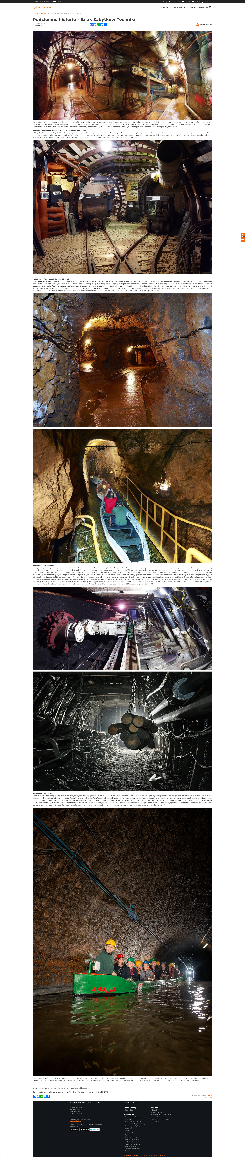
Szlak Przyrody (130, 1132)
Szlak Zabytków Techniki (133, 1121)
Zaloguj (206, 1)
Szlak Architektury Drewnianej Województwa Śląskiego (135, 1125)
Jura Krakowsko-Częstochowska (162, 1114)
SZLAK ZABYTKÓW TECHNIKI (41, 1)
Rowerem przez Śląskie (133, 1149)
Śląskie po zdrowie (131, 1137)
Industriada (128, 1128)
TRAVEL (56, 1)
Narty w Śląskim (130, 1146)
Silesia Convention (131, 1151)
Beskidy (154, 1110)
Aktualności (176, 7)
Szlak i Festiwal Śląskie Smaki (134, 1117)
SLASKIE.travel (130, 1110)
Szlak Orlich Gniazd (131, 1119)
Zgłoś (209, 1095)
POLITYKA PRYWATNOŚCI (154, 1156)
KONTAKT (128, 1156)
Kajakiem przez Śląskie (132, 1144)
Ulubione (197, 1)
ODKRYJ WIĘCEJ (189, 7)
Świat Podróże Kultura (74, 1092)
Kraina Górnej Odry (158, 1117)
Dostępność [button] (175, 1)
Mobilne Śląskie (75, 1121)
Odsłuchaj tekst (206, 24)
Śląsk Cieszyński (157, 1112)
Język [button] (188, 1)
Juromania (128, 1130)
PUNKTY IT (138, 1156)
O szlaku (165, 7)
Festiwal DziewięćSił (131, 1142)
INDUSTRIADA (202, 7)
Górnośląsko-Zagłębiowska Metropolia (161, 1120)
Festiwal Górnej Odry (132, 1139)
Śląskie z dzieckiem (131, 1135)
